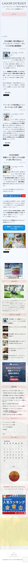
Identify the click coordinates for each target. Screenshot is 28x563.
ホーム (14, 553)
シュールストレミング (8, 422)
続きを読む (8, 92)
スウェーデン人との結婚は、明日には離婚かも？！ (14, 397)
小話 (4, 429)
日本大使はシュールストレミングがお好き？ (13, 408)
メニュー (14, 14)
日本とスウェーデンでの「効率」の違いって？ (13, 390)
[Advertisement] (14, 26)
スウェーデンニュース (8, 424)
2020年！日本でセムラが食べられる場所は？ (13, 414)
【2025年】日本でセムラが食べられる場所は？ (13, 393)
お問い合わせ (14, 554)
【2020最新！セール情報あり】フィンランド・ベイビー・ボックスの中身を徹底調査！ (17, 321)
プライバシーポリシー (14, 556)
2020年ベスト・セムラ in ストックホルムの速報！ (14, 406)
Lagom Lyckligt (14, 3)
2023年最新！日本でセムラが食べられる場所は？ (14, 395)
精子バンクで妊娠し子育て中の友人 (11, 403)
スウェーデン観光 (7, 427)
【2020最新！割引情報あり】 (14, 411)
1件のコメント (7, 48)
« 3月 (13, 466)
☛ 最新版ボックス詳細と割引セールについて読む (14, 227)
